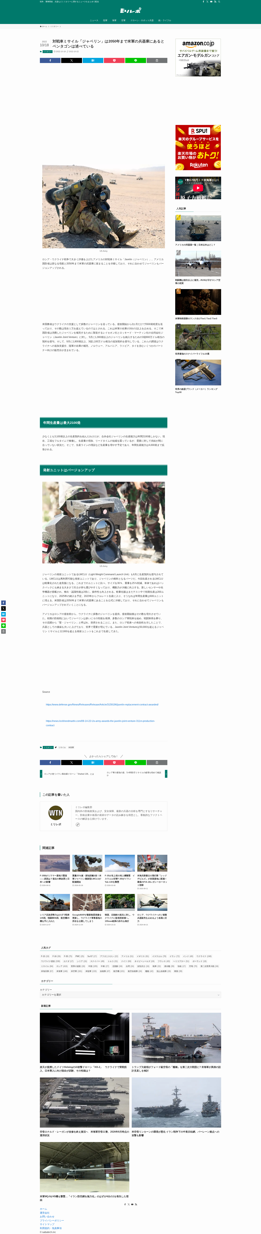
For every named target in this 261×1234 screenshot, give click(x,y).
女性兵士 (143, 966)
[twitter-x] (207, 1)
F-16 (57, 956)
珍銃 (182, 966)
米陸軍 (71, 747)
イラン (175, 956)
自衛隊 (105, 971)
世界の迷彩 (78, 966)
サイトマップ (47, 1224)
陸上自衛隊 (164, 971)
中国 (92, 966)
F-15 (45, 956)
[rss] (215, 1)
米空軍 (76, 971)
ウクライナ (204, 956)
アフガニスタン (109, 956)
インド (188, 956)
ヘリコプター (181, 961)
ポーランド (199, 961)
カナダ (68, 961)
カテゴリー (46, 989)
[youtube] (211, 1)
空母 (193, 966)
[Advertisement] (103, 111)
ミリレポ (55, 824)
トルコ (113, 961)
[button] (50, 60)
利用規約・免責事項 (51, 1228)
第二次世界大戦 (209, 966)
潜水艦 (169, 966)
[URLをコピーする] (157, 60)
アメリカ (127, 956)
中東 (105, 966)
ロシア (62, 966)
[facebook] (203, 1)
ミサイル (62, 747)
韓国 (178, 971)
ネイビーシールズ (144, 961)
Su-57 (92, 956)
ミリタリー (47, 51)
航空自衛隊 (135, 971)
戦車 (157, 966)
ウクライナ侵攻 (50, 961)
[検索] (219, 1)
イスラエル (159, 956)
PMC (80, 956)
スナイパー (97, 961)
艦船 (149, 971)
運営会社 (45, 1213)
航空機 (118, 971)
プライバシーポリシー (52, 1220)
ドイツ (126, 961)
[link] (78, 825)
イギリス (143, 956)
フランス (164, 961)
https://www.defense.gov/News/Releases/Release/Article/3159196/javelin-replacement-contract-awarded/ (102, 704)
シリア (82, 961)
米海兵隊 (47, 971)
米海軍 (62, 971)
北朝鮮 (117, 966)
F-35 (68, 956)
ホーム (43, 1209)
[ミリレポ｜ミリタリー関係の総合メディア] (130, 10)
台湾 (130, 966)
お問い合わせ (47, 1216)
